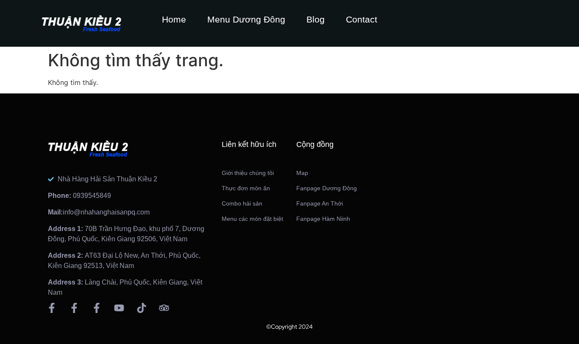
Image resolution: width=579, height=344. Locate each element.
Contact (361, 19)
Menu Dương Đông (246, 19)
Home (174, 19)
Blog (315, 19)
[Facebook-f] (52, 308)
